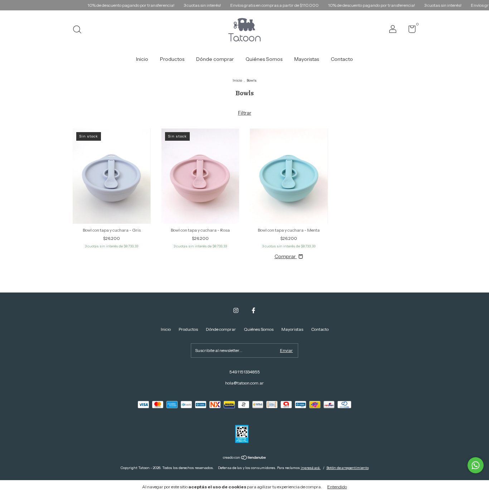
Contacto (342, 59)
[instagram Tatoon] (236, 310)
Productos (172, 59)
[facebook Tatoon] (253, 310)
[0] (409, 30)
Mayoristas (306, 59)
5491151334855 (244, 371)
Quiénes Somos (264, 59)
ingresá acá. (311, 467)
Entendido (337, 486)
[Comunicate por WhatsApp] (476, 465)
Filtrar (244, 113)
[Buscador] (80, 30)
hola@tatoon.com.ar (244, 383)
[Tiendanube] (244, 458)
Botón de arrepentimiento (347, 467)
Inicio (142, 59)
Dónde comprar (215, 59)
